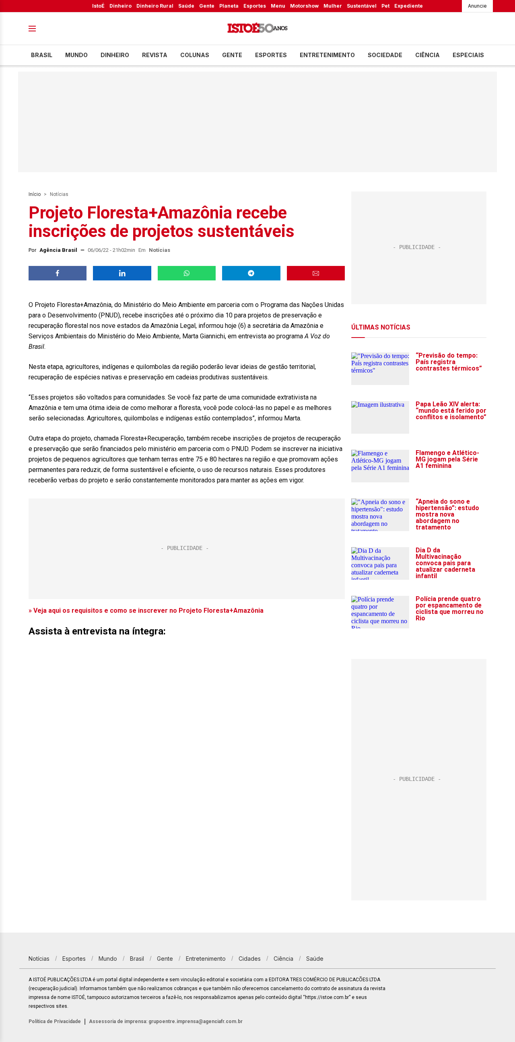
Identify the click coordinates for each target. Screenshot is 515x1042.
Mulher (332, 6)
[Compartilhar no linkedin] (122, 273)
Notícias (59, 194)
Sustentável (362, 6)
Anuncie (477, 6)
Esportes (254, 6)
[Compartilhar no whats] (187, 273)
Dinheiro (120, 6)
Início (35, 194)
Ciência (427, 54)
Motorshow (304, 6)
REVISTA (154, 54)
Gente (206, 6)
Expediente (408, 6)
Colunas (194, 54)
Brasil (41, 54)
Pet (385, 6)
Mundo (76, 54)
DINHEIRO (115, 54)
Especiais (468, 54)
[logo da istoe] (257, 28)
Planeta (229, 6)
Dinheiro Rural (154, 6)
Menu (278, 6)
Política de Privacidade (55, 1021)
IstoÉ (98, 6)
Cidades (250, 958)
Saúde (186, 6)
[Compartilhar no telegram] (251, 273)
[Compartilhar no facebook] (58, 273)
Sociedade (385, 54)
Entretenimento (327, 54)
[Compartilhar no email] (316, 273)
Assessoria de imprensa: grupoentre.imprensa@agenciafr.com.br (166, 1021)
